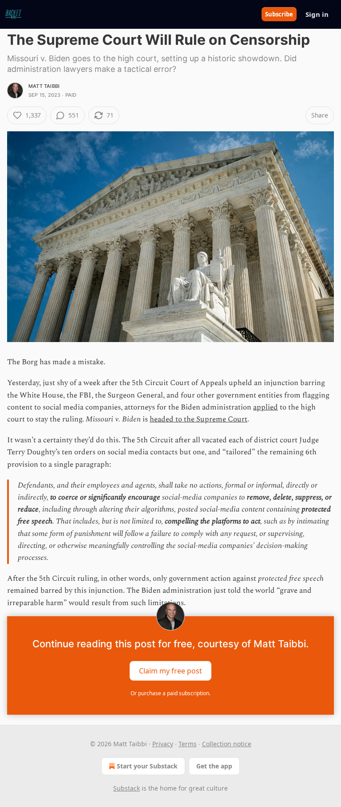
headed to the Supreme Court (198, 419)
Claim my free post (170, 670)
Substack (126, 788)
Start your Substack (147, 766)
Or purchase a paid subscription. (170, 693)
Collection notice (226, 744)
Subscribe (279, 14)
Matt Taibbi (43, 86)
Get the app (214, 766)
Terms (187, 744)
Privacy (162, 744)
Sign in (317, 14)
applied (265, 407)
